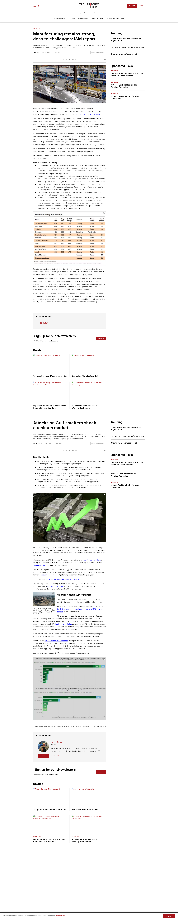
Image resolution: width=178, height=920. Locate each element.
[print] (105, 59)
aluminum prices (46, 575)
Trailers (72, 18)
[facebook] (63, 59)
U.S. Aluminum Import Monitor (56, 641)
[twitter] (70, 59)
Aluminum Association (63, 624)
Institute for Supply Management (87, 114)
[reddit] (73, 59)
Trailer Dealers (97, 18)
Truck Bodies (83, 18)
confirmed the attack (92, 560)
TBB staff (36, 52)
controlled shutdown (55, 586)
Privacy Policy (60, 915)
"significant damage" (41, 565)
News (35, 417)
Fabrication (37, 28)
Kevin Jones (37, 444)
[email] (76, 59)
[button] (34, 5)
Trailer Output (60, 18)
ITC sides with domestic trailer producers (62, 579)
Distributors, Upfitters (115, 18)
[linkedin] (66, 59)
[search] (38, 5)
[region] (89, 916)
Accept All (169, 916)
